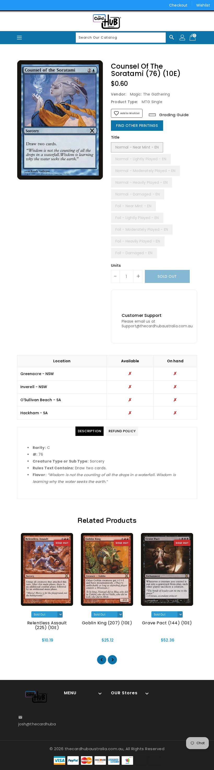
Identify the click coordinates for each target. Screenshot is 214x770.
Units (116, 265)
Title (115, 137)
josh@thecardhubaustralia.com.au (36, 724)
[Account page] (182, 37)
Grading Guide (173, 114)
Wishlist (203, 5)
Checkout (178, 5)
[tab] (89, 431)
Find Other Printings (137, 125)
